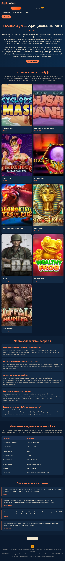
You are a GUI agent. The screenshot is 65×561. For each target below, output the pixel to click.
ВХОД (7, 17)
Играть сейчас (32, 61)
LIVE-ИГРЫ (5, 8)
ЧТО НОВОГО (6, 12)
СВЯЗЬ (27, 12)
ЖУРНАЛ (49, 8)
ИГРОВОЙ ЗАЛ (16, 8)
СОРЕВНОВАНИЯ (28, 8)
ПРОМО (39, 8)
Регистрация (32, 539)
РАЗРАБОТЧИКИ (17, 12)
